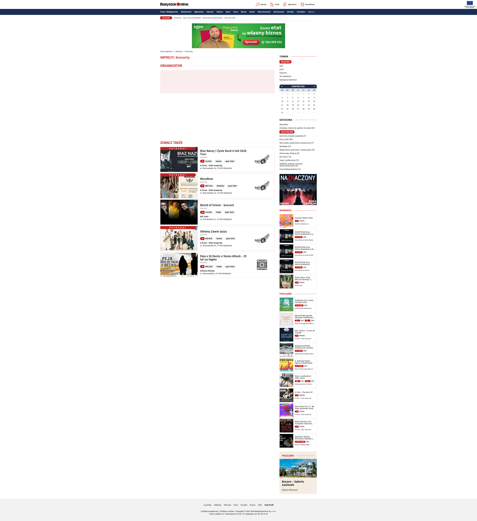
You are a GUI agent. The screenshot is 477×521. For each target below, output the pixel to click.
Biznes (243, 12)
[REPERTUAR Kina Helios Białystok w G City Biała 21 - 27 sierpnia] (286, 236)
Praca (235, 12)
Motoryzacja (279, 12)
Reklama (217, 505)
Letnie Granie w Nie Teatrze (213, 18)
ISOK (260, 505)
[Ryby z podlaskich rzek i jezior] (286, 380)
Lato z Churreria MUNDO (192, 18)
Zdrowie (290, 12)
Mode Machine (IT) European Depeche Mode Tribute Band (303, 423)
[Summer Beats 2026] (286, 221)
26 (293, 109)
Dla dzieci (283, 157)
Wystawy (283, 146)
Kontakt (244, 505)
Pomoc (253, 505)
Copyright (240, 511)
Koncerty (189, 51)
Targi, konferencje (287, 160)
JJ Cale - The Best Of (303, 392)
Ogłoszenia (292, 4)
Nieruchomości (264, 12)
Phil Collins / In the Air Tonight (305, 332)
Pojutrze (283, 73)
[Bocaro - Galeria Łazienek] (298, 468)
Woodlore (206, 178)
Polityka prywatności (209, 511)
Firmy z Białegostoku (169, 12)
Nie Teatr (204, 216)
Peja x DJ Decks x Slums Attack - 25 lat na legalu (223, 258)
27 (298, 109)
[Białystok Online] (174, 4)
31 (282, 112)
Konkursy (177, 18)
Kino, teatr (284, 139)
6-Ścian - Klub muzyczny (211, 165)
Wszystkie (285, 62)
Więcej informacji (290, 490)
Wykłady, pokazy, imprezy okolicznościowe (290, 165)
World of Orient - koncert (217, 205)
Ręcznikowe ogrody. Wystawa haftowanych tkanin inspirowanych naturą (305, 317)
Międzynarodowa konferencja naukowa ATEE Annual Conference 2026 (304, 347)
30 (314, 109)
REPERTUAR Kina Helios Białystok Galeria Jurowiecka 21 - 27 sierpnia (304, 263)
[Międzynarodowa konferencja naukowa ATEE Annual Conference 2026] (286, 350)
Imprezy (263, 4)
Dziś (281, 66)
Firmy (277, 4)
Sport (228, 12)
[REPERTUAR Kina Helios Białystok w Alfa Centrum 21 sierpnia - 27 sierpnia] (286, 251)
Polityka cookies (227, 511)
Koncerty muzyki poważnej (291, 136)
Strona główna (166, 51)
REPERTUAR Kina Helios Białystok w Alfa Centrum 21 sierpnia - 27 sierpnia (305, 248)
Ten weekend (285, 76)
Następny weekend (288, 80)
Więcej (310, 12)
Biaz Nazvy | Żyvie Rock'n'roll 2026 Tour (223, 152)
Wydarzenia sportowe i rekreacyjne (295, 150)
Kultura (220, 12)
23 (314, 105)
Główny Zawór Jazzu (213, 231)
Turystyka (301, 12)
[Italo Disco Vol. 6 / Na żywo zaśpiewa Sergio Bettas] (286, 410)
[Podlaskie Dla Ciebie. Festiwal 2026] (286, 304)
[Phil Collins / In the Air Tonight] (286, 335)
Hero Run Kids (230, 18)
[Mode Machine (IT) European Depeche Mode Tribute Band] (286, 425)
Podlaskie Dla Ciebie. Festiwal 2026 (304, 301)
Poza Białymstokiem (288, 169)
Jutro (281, 69)
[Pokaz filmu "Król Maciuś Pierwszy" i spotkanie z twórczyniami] (286, 281)
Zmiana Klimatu (207, 271)
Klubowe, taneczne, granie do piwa (295, 128)
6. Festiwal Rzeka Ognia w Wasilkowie (303, 362)
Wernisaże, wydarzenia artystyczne (295, 143)
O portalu (208, 505)
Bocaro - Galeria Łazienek (293, 483)
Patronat (227, 505)
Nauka (252, 12)
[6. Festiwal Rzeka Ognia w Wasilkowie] (286, 365)
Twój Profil (268, 505)
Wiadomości (186, 12)
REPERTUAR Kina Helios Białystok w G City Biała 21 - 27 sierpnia (304, 233)
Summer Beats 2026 (304, 218)
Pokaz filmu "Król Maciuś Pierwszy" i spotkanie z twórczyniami (303, 279)
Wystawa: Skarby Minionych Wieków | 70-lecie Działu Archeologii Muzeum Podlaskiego (304, 438)
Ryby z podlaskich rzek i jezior (303, 377)
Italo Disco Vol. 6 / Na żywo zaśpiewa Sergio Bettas (304, 407)
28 (303, 109)
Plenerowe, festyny (287, 153)
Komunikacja (310, 4)
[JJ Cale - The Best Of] (286, 395)
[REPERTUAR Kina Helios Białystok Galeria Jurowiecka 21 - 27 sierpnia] (286, 266)
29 (309, 109)
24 (282, 109)
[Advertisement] (217, 116)
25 (287, 109)
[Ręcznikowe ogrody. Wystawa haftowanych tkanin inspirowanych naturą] (286, 319)
